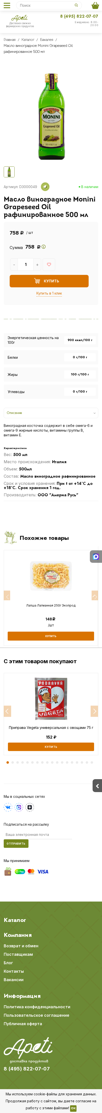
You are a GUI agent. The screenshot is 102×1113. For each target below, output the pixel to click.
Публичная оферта (23, 1023)
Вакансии (14, 979)
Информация (22, 995)
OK (73, 1108)
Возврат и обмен (21, 945)
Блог (8, 962)
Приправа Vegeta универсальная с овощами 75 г (51, 728)
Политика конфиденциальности (37, 1006)
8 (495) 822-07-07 (79, 16)
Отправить (16, 843)
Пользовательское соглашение (36, 1015)
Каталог (15, 919)
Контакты (14, 971)
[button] (7, 711)
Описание (14, 412)
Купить (51, 746)
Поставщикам (18, 954)
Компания (18, 934)
